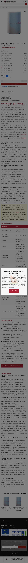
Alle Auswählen (14, 291)
